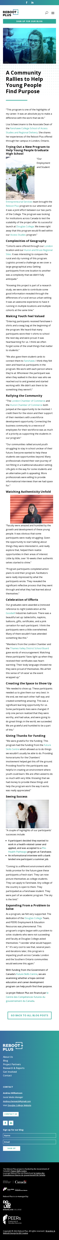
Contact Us (10, 1114)
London (48, 246)
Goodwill (10, 613)
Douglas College (25, 226)
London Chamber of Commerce (28, 400)
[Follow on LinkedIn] (32, 2)
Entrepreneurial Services (19, 201)
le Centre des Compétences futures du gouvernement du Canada (27, 997)
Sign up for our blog (29, 21)
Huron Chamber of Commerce (26, 405)
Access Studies (18, 234)
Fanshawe (29, 360)
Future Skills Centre (26, 974)
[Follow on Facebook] (26, 2)
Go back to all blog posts (29, 1015)
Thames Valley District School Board (29, 648)
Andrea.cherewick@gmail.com (17, 1101)
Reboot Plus (12, 205)
